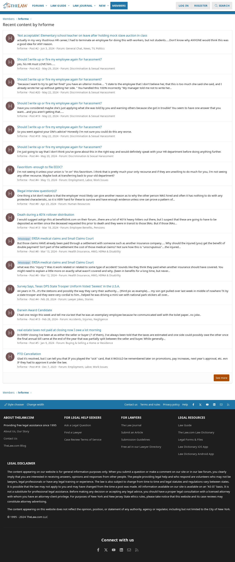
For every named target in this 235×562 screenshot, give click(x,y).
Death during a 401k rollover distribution (45, 215)
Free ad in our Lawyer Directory (141, 446)
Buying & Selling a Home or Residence (89, 343)
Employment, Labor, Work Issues (88, 180)
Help (185, 404)
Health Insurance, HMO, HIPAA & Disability (94, 251)
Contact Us (10, 438)
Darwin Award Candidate (34, 310)
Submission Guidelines (135, 439)
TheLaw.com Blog (15, 445)
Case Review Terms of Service (82, 439)
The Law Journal (131, 425)
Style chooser (15, 404)
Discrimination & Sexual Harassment (92, 68)
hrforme (22, 48)
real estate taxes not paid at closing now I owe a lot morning (59, 330)
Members (119, 5)
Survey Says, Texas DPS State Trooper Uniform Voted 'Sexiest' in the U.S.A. (68, 286)
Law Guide (58, 5)
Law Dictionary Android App (196, 454)
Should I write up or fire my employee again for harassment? (59, 59)
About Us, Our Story (16, 431)
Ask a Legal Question (77, 425)
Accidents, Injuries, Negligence (88, 319)
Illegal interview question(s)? (37, 191)
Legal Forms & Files (190, 439)
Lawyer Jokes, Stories (80, 299)
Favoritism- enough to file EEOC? (39, 167)
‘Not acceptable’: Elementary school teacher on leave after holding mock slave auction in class (82, 35)
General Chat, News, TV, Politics (85, 48)
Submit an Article (132, 432)
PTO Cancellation (29, 354)
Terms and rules (150, 404)
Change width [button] (35, 404)
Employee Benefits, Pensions (87, 227)
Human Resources (79, 204)
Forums (38, 5)
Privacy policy (171, 404)
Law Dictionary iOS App (193, 446)
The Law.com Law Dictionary (196, 432)
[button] (46, 5)
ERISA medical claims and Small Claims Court (55, 238)
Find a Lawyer (73, 432)
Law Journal (83, 5)
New (102, 5)
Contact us (131, 404)
